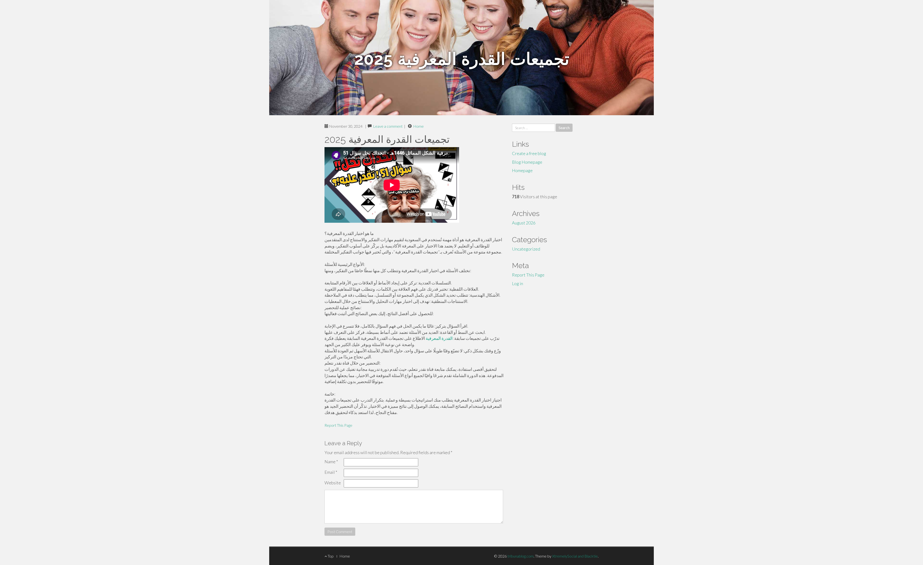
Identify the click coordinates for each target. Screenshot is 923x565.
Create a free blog (529, 153)
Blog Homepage (527, 162)
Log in (517, 283)
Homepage (522, 170)
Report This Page (338, 425)
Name (331, 461)
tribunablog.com (520, 556)
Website (332, 482)
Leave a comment (388, 126)
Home (418, 126)
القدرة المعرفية (439, 338)
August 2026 (524, 222)
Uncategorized (526, 249)
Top (330, 556)
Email (330, 472)
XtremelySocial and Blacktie (575, 556)
